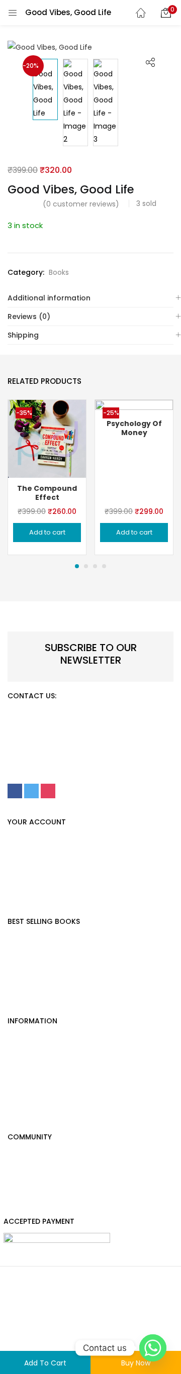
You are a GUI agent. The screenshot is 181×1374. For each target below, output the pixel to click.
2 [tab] (86, 566)
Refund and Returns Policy (108, 1326)
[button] (165, 12)
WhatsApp (26, 1156)
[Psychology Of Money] (134, 438)
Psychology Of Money (46, 941)
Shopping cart (33, 875)
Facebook (25, 1173)
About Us (23, 1090)
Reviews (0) (29, 316)
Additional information (49, 298)
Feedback (25, 1057)
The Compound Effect (47, 493)
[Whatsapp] (152, 1347)
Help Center (28, 1040)
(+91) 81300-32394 (101, 718)
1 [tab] (77, 566)
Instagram (26, 1190)
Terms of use (28, 1342)
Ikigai (16, 974)
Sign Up (20, 841)
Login (17, 858)
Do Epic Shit (28, 991)
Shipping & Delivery (41, 1107)
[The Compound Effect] (47, 438)
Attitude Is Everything (45, 958)
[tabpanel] (47, 477)
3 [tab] (95, 566)
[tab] (90, 298)
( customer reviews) (81, 203)
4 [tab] (104, 566)
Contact (22, 1074)
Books (59, 272)
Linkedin (21, 1206)
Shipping (23, 335)
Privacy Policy (31, 891)
